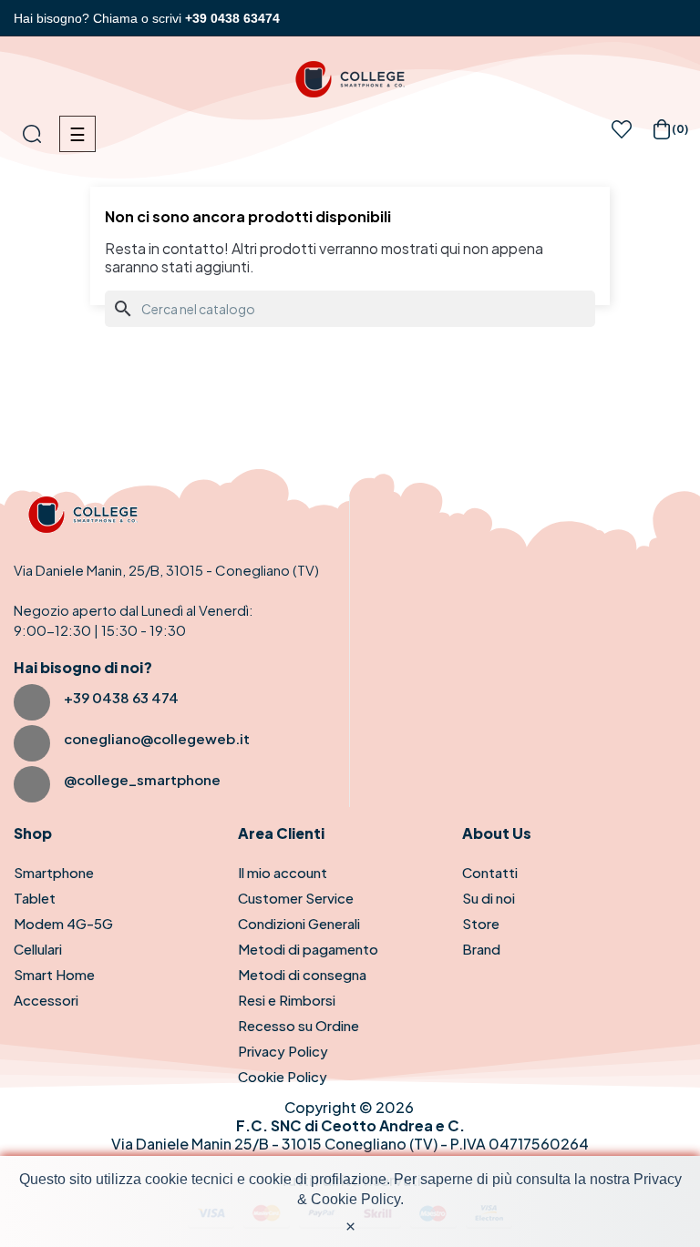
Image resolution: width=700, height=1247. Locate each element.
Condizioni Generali (299, 923)
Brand (481, 948)
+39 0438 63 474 (121, 697)
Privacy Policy (283, 1050)
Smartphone (54, 872)
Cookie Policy (282, 1076)
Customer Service (296, 897)
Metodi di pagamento (308, 948)
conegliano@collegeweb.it (157, 738)
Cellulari (38, 948)
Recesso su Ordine (298, 1025)
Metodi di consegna (302, 974)
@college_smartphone (142, 779)
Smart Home (54, 974)
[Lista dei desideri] (622, 134)
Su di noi (488, 897)
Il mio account (282, 872)
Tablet (35, 897)
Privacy (657, 1179)
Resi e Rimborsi (286, 999)
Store (480, 923)
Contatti (490, 872)
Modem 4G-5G (63, 923)
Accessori (46, 999)
